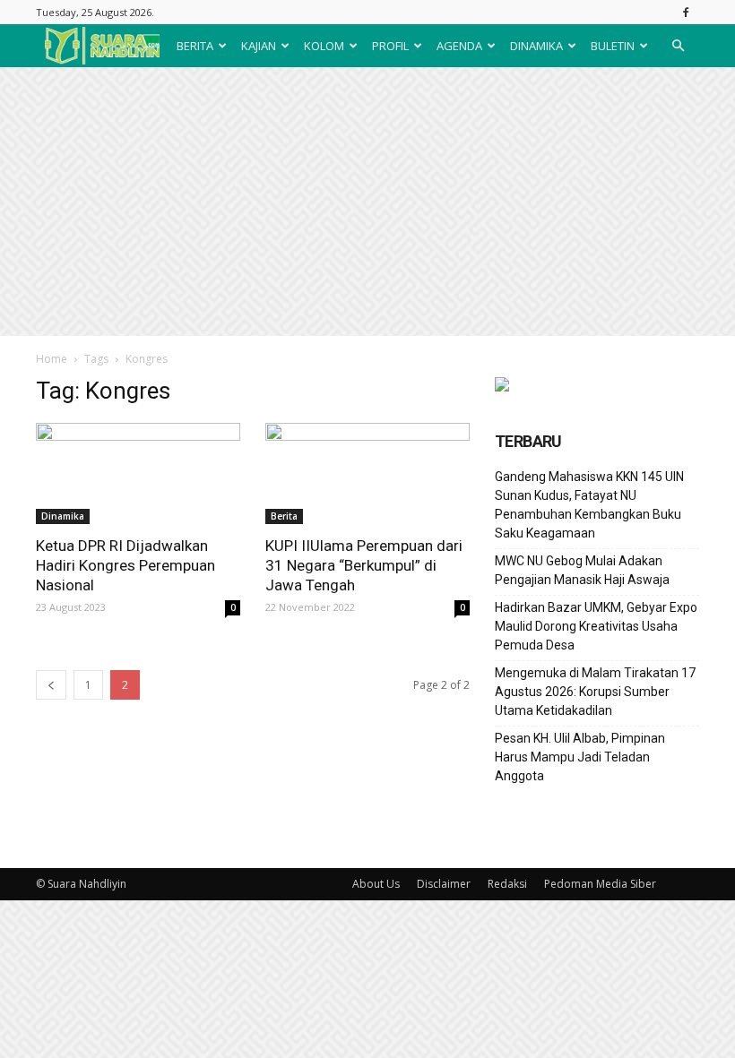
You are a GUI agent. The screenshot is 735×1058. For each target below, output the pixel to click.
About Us (376, 883)
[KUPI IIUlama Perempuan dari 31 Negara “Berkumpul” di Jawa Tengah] (367, 473)
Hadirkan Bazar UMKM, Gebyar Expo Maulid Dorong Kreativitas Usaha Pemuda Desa (596, 626)
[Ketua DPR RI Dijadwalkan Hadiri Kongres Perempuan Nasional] (138, 473)
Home (51, 358)
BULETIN (613, 46)
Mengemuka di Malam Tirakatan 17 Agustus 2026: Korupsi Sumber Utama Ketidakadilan (595, 692)
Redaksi (507, 883)
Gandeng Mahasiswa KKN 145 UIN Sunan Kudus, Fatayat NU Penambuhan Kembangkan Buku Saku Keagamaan (589, 504)
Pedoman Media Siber (600, 883)
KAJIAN (258, 46)
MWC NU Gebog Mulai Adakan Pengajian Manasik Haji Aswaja (582, 570)
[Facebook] (685, 12)
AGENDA (459, 46)
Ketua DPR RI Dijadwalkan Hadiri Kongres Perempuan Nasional (125, 565)
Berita (284, 516)
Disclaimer (444, 883)
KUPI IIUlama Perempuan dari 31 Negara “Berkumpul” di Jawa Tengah (364, 565)
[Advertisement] (367, 201)
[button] (677, 45)
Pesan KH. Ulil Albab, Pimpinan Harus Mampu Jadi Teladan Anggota (580, 757)
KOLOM (324, 46)
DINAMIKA (536, 46)
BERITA (195, 46)
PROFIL (390, 46)
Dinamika (62, 516)
